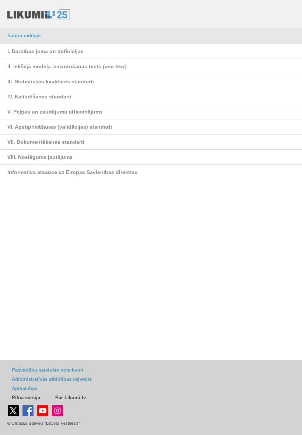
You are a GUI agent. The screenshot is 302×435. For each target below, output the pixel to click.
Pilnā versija (26, 397)
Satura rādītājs (24, 35)
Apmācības (24, 388)
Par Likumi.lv (70, 397)
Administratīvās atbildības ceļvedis (52, 379)
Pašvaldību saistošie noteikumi (47, 370)
